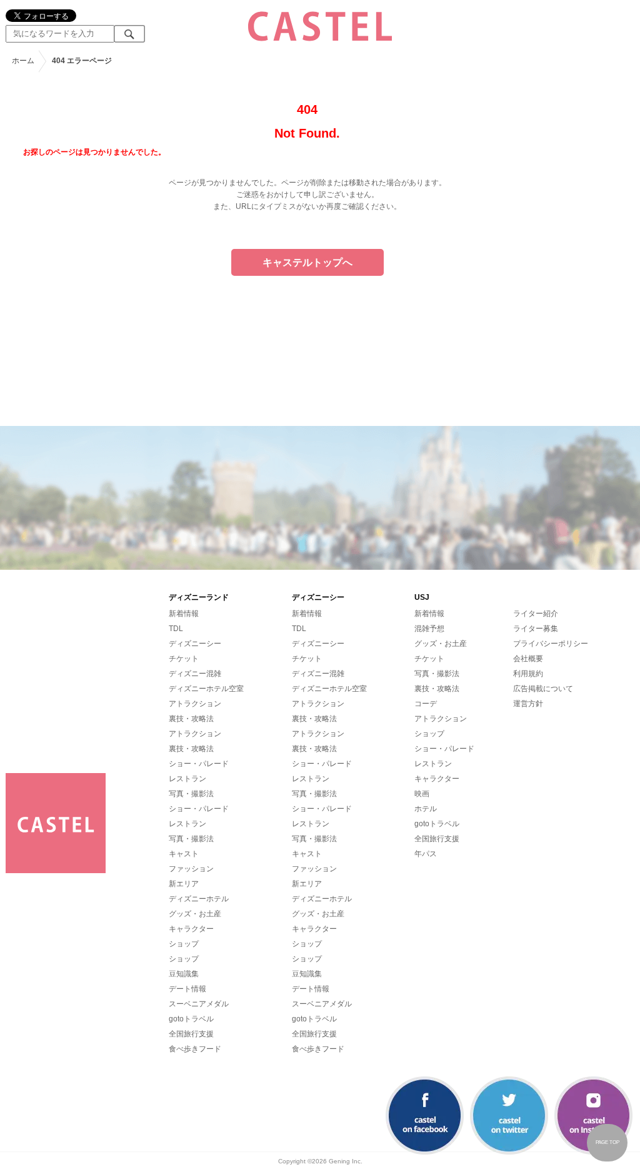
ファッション (191, 868)
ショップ (184, 943)
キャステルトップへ (307, 262)
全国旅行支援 (191, 1034)
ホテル (425, 808)
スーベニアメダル (199, 1003)
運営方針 (528, 703)
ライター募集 (535, 628)
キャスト (184, 853)
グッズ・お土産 (195, 913)
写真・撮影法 (191, 793)
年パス (425, 853)
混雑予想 (429, 628)
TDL (176, 628)
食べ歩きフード (195, 1049)
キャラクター (191, 928)
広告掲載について (543, 688)
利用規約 (528, 673)
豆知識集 (184, 973)
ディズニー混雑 (195, 673)
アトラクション (195, 703)
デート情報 (187, 988)
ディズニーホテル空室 (206, 688)
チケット (184, 658)
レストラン (187, 778)
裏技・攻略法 (191, 718)
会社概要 (528, 658)
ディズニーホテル (199, 898)
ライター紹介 (535, 613)
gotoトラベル (191, 1019)
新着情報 (184, 613)
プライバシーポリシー (550, 643)
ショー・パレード (199, 763)
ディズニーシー (195, 643)
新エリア (184, 883)
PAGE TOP (607, 1142)
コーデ (425, 703)
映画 (421, 793)
